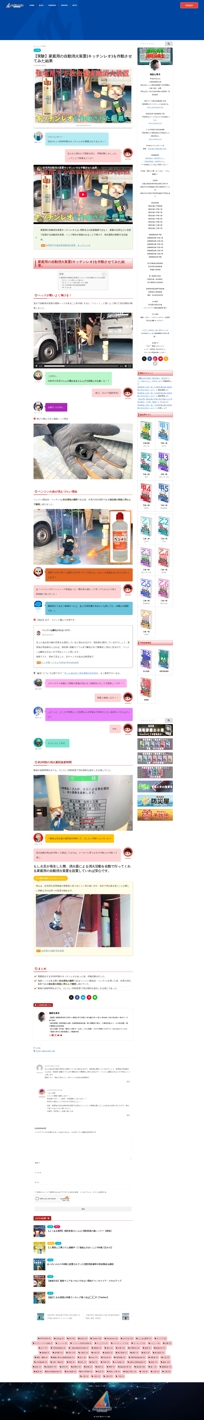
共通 (121, 1348)
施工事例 (122, 1353)
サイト (37, 1182)
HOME (32, 5)
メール (38, 1173)
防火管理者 (86, 1371)
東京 (147, 1353)
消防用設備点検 (138, 1357)
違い (153, 1367)
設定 (38, 1367)
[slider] (81, 366)
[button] (83, 340)
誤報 (89, 1367)
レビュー (155, 1343)
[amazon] (166, 358)
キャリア (161, 1338)
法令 (94, 1357)
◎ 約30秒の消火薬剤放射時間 (75, 285)
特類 (72, 1362)
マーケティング (120, 1343)
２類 (156, 1371)
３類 (167, 1371)
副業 (148, 1348)
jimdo (83, 1338)
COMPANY (52, 5)
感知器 (108, 1353)
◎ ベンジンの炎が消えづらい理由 (76, 283)
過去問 (140, 1367)
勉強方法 (160, 1348)
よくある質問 (144, 1338)
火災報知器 (41, 1362)
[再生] (36, 366)
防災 (101, 1371)
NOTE (74, 5)
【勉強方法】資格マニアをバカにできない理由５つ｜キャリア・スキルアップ (84, 1280)
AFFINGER (45, 1338)
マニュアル (102, 1343)
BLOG (41, 5)
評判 (65, 1367)
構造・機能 (42, 1357)
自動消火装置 (46, 1051)
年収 (96, 1353)
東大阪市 (159, 1353)
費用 (112, 1367)
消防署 (154, 1357)
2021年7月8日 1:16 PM (52, 1066)
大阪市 (84, 1353)
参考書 (59, 1353)
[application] (83, 340)
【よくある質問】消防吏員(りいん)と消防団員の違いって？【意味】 (80, 1231)
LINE (104, 1386)
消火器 (107, 1357)
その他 (38, 1048)
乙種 (168, 1343)
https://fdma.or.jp (155, 139)
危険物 (45, 1353)
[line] (95, 997)
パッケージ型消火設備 (81, 1343)
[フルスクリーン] (129, 366)
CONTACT (189, 5)
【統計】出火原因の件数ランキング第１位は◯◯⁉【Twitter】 (78, 1297)
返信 (128, 1081)
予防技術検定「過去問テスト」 (155, 161)
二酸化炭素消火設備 (79, 1348)
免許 (110, 1348)
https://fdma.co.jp (155, 123)
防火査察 (71, 1371)
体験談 (97, 1348)
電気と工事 (114, 1371)
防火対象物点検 (54, 1371)
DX (72, 1338)
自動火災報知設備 (137, 1362)
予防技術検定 (59, 1348)
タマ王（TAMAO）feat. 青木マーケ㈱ (155, 330)
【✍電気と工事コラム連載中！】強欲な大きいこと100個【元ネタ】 (80, 1247)
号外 (71, 1353)
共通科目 (134, 1348)
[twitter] (71, 997)
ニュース (62, 1343)
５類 (97, 1376)
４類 (85, 1376)
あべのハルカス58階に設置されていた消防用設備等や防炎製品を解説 (80, 1264)
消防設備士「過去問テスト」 (155, 158)
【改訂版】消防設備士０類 (156, 149)
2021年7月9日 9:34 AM (54, 1090)
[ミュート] (126, 366)
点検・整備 (57, 1362)
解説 (166, 1362)
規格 (154, 1362)
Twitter (96, 1338)
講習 (100, 1367)
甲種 (106, 1362)
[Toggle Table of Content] (103, 274)
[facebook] (77, 997)
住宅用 (38, 1051)
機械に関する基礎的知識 (63, 1357)
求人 (83, 1357)
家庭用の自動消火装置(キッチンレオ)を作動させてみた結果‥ (83, 278)
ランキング (139, 1343)
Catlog (60, 1338)
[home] (61, 1035)
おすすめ (128, 1338)
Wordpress (111, 1338)
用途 (94, 1362)
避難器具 (166, 1367)
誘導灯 (77, 1367)
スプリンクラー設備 (43, 1343)
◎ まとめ (68, 287)
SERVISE (64, 5)
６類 (108, 1376)
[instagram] (56, 1035)
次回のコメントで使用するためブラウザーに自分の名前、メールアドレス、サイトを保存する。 (72, 1192)
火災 (166, 1357)
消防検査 (120, 1357)
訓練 (53, 1051)
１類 (145, 1371)
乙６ (44, 1348)
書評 (135, 1353)
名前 (37, 1163)
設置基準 (51, 1367)
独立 (83, 1362)
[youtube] (58, 1035)
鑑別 (39, 1371)
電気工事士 (130, 1371)
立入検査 (119, 1362)
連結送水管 (125, 1367)
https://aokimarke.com (155, 107)
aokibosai (42, 1096)
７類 (121, 1376)
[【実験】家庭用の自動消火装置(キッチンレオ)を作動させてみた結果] (83, 997)
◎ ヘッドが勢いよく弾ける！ (74, 280)
